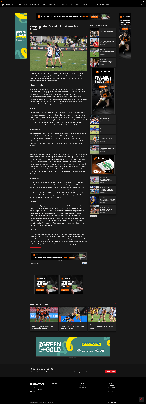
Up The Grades (104, 197)
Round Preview (104, 59)
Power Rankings (105, 4)
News (77, 4)
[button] (112, 304)
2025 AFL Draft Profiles (90, 4)
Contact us (81, 385)
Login (85, 263)
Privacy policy (82, 387)
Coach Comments (37, 324)
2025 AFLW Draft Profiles (49, 4)
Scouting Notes (104, 136)
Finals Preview (104, 39)
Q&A (91, 324)
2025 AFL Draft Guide (67, 4)
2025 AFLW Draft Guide (31, 4)
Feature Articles (76, 33)
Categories (54, 383)
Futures (102, 49)
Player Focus (104, 177)
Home (20, 4)
